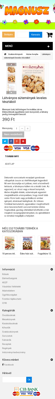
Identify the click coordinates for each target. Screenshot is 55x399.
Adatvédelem (8, 290)
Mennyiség (7, 128)
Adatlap (9, 164)
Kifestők (6, 327)
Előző (11, 64)
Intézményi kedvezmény (13, 352)
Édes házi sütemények (27, 253)
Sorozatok (7, 336)
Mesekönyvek (8, 319)
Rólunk (5, 274)
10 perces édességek (9, 253)
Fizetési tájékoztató (11, 299)
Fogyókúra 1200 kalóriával (45, 253)
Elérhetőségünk (9, 278)
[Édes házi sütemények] (27, 243)
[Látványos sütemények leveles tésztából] (33, 78)
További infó (12, 156)
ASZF (5, 282)
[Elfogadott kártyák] (26, 393)
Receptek (6, 344)
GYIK (4, 303)
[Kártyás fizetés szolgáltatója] (26, 389)
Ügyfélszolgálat (9, 295)
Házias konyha (32, 54)
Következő (11, 92)
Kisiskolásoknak (10, 323)
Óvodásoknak (8, 315)
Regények (6, 348)
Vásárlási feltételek (11, 286)
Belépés (8, 34)
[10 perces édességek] (9, 243)
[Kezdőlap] (5, 54)
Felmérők (6, 340)
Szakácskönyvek (15, 54)
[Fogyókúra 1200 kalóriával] (45, 243)
